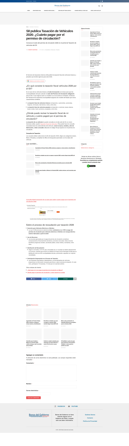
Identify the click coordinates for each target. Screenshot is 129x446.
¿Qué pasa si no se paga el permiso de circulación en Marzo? (45, 270)
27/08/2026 (38, 157)
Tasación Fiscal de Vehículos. (48, 124)
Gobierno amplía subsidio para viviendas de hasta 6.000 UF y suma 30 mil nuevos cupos (51, 342)
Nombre (29, 384)
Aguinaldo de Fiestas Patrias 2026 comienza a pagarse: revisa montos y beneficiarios (55, 147)
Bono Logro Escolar (96, 10)
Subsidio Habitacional (49, 10)
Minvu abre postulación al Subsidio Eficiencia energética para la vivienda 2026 (53, 162)
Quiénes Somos (90, 415)
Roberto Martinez (32, 49)
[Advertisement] (64, 18)
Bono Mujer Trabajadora (64, 10)
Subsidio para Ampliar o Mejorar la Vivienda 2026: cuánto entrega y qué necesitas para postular (95, 63)
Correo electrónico (32, 390)
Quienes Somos (29, 1)
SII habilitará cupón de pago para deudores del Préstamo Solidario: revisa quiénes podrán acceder (95, 85)
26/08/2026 (46, 346)
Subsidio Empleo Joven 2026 (81, 10)
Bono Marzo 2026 (37, 10)
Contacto (34, 1)
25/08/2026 (64, 347)
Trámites (58, 49)
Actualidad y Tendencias (33, 26)
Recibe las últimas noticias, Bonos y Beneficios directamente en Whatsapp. (91, 159)
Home (28, 10)
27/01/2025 (41, 49)
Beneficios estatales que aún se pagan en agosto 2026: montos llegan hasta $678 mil (55, 155)
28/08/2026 (38, 149)
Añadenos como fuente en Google (36, 81)
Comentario (30, 363)
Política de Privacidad (90, 421)
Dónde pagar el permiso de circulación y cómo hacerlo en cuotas (46, 272)
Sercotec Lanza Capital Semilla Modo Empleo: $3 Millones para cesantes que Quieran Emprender (95, 106)
